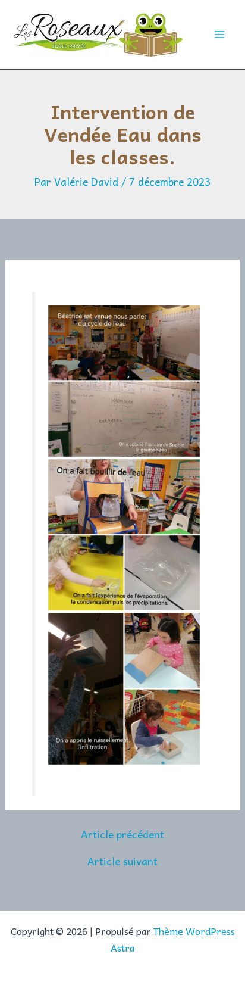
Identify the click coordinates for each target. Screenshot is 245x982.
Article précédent (122, 835)
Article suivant (122, 861)
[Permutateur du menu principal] (220, 34)
